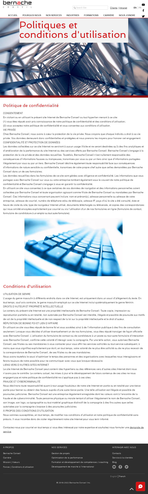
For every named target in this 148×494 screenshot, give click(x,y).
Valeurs (16, 462)
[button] (143, 5)
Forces (6, 467)
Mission (7, 462)
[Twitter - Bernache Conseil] (143, 16)
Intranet (123, 7)
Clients (113, 7)
